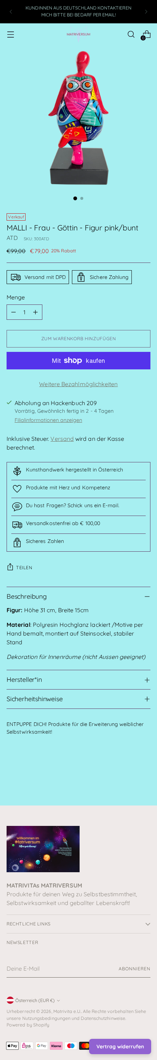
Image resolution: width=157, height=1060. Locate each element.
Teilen (24, 567)
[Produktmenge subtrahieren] (13, 312)
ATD (12, 237)
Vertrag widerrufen (120, 1046)
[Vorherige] (11, 11)
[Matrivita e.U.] (78, 34)
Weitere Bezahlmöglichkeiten (78, 384)
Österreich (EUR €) (35, 1000)
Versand (62, 438)
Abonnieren (134, 968)
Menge (16, 297)
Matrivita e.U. (67, 1011)
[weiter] (146, 11)
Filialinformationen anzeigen (48, 420)
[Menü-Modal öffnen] (10, 34)
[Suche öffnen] (130, 34)
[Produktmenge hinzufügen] (35, 312)
